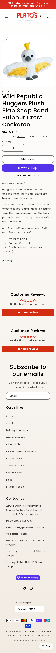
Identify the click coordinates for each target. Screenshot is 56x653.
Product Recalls (15, 486)
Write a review (28, 312)
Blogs (9, 479)
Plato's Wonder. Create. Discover (27, 631)
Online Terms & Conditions (22, 451)
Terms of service (20, 640)
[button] (6, 16)
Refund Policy (14, 472)
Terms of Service (16, 465)
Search (10, 416)
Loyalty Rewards (15, 437)
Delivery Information (18, 430)
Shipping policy (39, 640)
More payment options (28, 175)
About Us (11, 423)
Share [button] (8, 260)
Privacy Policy (14, 444)
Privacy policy (42, 635)
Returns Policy (14, 458)
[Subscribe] (46, 396)
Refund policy (26, 635)
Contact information (29, 645)
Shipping (21, 136)
